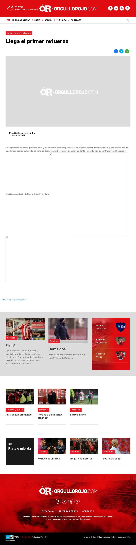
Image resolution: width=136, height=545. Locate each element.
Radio (37, 20)
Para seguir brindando (19, 414)
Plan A (10, 345)
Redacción (48, 511)
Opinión (48, 20)
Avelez (99, 357)
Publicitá (61, 20)
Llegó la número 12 (81, 458)
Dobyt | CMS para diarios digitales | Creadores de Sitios (110, 537)
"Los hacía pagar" (112, 458)
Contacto (76, 20)
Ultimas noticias (21, 20)
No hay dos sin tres (49, 458)
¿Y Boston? (101, 342)
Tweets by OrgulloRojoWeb (14, 299)
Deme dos (57, 349)
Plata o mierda (19, 448)
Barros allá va (78, 414)
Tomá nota (101, 328)
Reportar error (68, 511)
